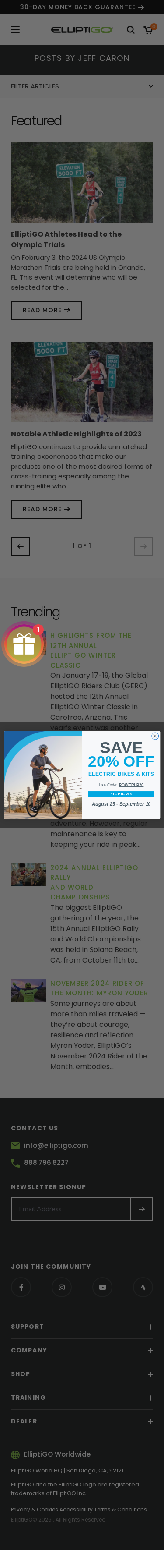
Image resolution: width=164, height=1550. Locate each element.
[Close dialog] (154, 736)
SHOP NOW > (121, 794)
